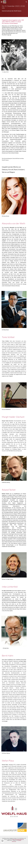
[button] (1, 2)
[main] (14, 8)
